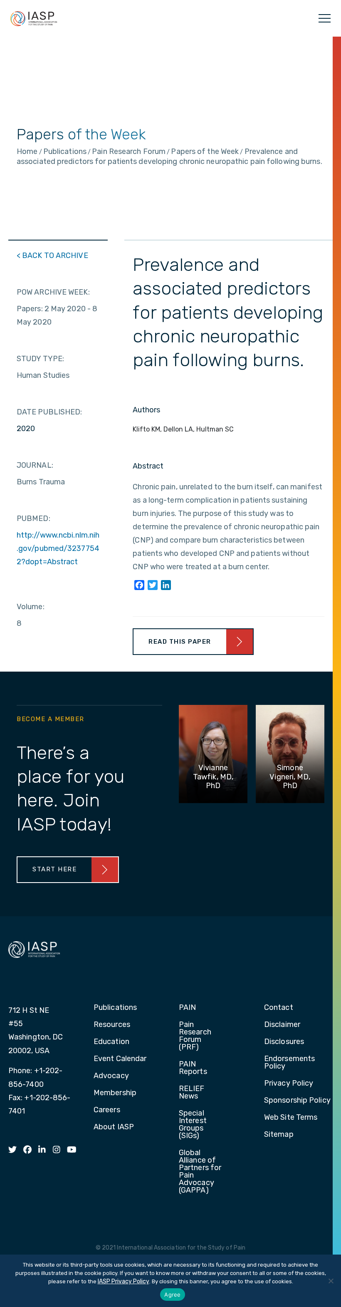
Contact (278, 1008)
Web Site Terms (290, 1118)
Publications (115, 1008)
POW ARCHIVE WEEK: (53, 292)
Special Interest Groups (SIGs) (193, 1124)
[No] (330, 1281)
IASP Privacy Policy (123, 1281)
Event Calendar (120, 1059)
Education (111, 1042)
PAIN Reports (193, 1068)
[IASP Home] (33, 18)
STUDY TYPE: (40, 358)
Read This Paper (179, 641)
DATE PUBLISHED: (49, 412)
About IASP (114, 1127)
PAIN (187, 1008)
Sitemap (279, 1135)
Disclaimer (282, 1025)
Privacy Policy (288, 1083)
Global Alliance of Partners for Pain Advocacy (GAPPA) (200, 1172)
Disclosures (284, 1042)
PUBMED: (33, 518)
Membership (115, 1093)
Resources (112, 1025)
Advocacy (111, 1076)
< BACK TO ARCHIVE (52, 255)
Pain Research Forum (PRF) (195, 1036)
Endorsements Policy (289, 1063)
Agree (172, 1294)
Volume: (30, 606)
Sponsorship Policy (297, 1100)
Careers (107, 1110)
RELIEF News (192, 1093)
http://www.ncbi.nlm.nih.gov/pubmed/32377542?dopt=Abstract (58, 548)
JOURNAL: (35, 465)
